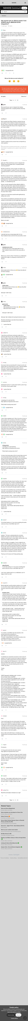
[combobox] (14, 11)
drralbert (5, 716)
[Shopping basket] (25, 3)
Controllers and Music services (7, 818)
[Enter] (2, 11)
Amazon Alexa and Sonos (6, 810)
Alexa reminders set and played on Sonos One (12, 812)
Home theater (4, 827)
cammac (5, 382)
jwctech (4, 630)
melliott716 (5, 332)
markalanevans (6, 231)
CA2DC (4, 416)
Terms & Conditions (5, 858)
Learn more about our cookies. (14, 1012)
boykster (5, 478)
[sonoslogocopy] (14, 2)
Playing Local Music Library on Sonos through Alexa (13, 837)
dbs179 (4, 651)
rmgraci (4, 744)
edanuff (4, 520)
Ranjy (4, 30)
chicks (4, 267)
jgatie (4, 104)
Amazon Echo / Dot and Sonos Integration (11, 847)
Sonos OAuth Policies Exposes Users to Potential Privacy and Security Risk (12, 821)
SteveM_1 (5, 160)
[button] (1, 8)
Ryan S (4, 119)
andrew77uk (5, 790)
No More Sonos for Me (6, 833)
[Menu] (2, 3)
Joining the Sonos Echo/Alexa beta (9, 843)
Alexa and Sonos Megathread (8, 808)
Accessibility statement (22, 858)
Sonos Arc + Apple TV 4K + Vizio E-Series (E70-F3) (12, 825)
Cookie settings (13, 858)
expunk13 (5, 583)
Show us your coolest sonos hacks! (9, 829)
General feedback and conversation (8, 823)
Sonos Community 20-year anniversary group (11, 831)
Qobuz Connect (4, 816)
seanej (4, 442)
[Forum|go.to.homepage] (11, 8)
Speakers (4, 15)
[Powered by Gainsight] (14, 855)
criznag (4, 362)
